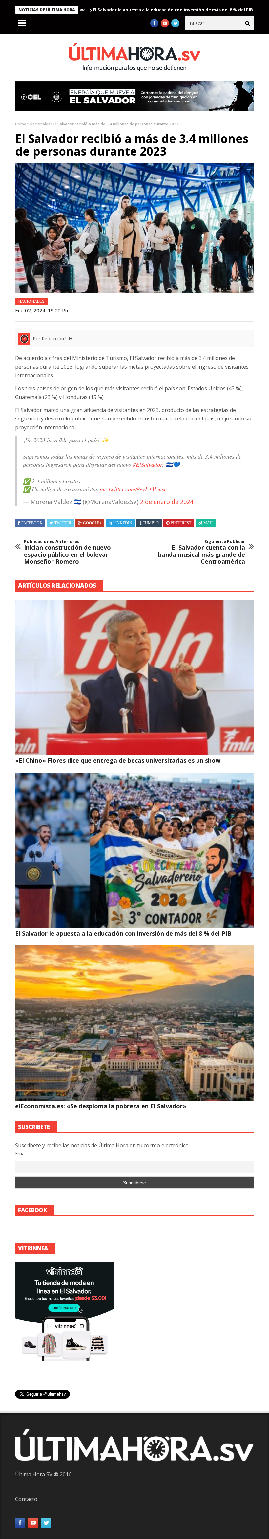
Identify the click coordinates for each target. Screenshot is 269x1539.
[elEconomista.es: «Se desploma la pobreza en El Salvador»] (134, 1023)
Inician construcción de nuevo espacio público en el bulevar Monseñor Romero (67, 552)
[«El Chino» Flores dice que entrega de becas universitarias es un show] (134, 677)
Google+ (92, 523)
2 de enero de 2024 (166, 502)
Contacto (26, 1499)
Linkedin (122, 523)
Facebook (32, 523)
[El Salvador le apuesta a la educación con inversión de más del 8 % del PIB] (134, 850)
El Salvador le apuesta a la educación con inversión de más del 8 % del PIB (132, 9)
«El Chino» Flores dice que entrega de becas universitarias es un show (117, 760)
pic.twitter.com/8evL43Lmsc (133, 489)
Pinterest (181, 523)
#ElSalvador (147, 464)
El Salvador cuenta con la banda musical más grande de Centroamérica (201, 552)
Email (21, 1153)
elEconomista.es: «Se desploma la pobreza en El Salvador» (100, 1106)
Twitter (62, 523)
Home (20, 124)
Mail (208, 523)
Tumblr (151, 523)
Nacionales (40, 124)
